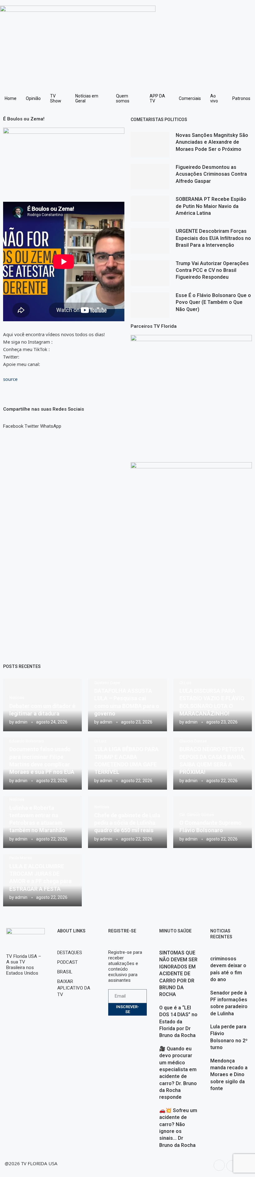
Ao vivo (214, 98)
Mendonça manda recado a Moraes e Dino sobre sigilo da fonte (229, 1075)
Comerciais (190, 98)
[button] (13, 423)
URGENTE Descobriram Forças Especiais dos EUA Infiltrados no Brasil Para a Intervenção (213, 238)
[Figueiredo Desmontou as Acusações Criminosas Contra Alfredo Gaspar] (150, 177)
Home (10, 98)
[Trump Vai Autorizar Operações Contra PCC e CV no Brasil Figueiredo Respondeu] (150, 273)
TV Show (55, 98)
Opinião (33, 98)
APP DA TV (157, 98)
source (10, 379)
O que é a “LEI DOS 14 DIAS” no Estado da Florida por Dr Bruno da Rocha (178, 1022)
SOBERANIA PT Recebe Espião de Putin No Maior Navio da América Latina (211, 206)
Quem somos (122, 98)
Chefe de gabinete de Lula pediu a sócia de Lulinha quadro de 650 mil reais (127, 823)
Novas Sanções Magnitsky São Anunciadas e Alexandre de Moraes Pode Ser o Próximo (212, 142)
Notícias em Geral (86, 98)
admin (21, 721)
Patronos (241, 98)
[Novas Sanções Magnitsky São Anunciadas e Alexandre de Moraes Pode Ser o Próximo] (150, 145)
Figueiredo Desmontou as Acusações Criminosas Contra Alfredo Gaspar (211, 174)
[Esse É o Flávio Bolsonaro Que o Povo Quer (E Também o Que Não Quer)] (150, 305)
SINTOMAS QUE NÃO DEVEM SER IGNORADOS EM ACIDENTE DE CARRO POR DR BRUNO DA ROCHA (178, 973)
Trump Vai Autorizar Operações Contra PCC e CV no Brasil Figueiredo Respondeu (212, 270)
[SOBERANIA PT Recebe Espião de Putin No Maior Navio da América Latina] (150, 209)
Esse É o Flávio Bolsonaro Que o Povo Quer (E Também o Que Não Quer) (213, 302)
